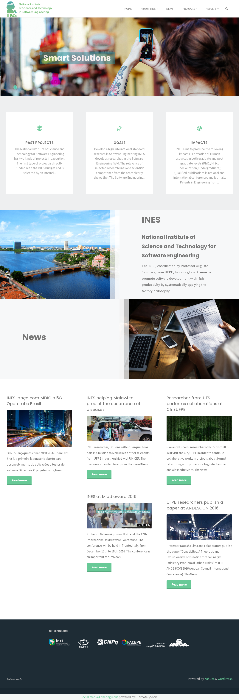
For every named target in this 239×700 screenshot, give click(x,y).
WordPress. (225, 679)
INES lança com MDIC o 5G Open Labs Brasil (34, 401)
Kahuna (209, 679)
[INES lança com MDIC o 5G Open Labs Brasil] (53, 428)
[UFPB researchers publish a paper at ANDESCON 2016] (215, 527)
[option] (119, 56)
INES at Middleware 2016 (111, 496)
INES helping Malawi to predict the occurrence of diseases (113, 403)
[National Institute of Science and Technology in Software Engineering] (29, 9)
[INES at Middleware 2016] (136, 515)
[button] (10, 56)
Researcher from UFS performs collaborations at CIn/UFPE (195, 403)
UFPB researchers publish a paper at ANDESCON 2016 (195, 505)
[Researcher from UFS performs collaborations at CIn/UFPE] (215, 428)
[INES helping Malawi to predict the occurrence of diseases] (133, 428)
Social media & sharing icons (99, 697)
